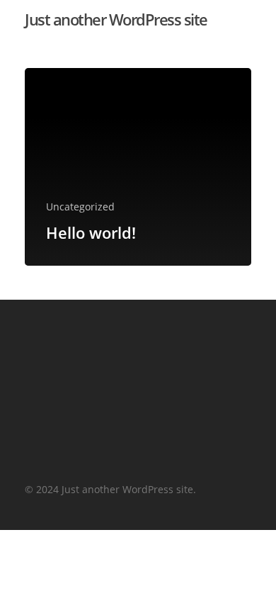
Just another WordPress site (116, 19)
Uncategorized (80, 206)
